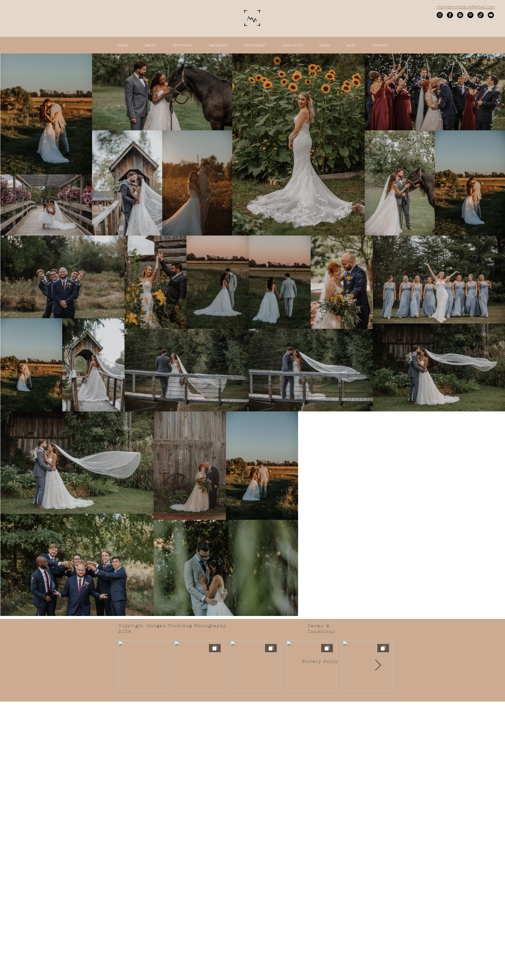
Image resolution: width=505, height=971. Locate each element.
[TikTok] (481, 15)
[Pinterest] (470, 15)
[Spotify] (460, 15)
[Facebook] (450, 15)
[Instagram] (440, 15)
